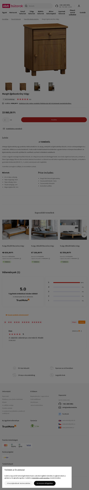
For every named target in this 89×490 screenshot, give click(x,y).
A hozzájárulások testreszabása (18, 483)
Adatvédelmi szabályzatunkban (41, 478)
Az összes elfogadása (45, 483)
